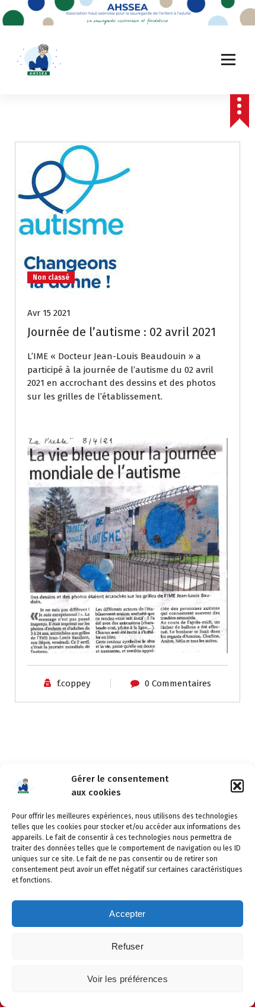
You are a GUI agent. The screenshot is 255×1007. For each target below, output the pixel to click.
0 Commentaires (178, 683)
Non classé (51, 277)
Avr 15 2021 (49, 313)
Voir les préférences (127, 979)
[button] (237, 786)
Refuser (127, 946)
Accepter (127, 914)
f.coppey (73, 683)
